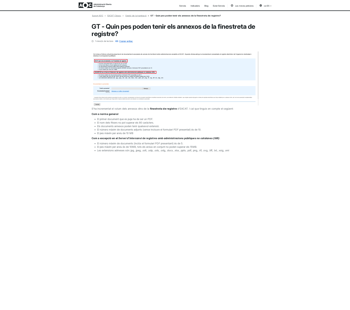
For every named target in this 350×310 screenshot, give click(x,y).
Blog (206, 5)
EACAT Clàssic (114, 16)
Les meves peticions (244, 5)
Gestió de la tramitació (136, 16)
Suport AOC (97, 16)
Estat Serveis (219, 5)
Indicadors (195, 5)
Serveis (182, 5)
